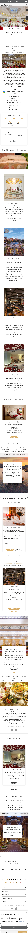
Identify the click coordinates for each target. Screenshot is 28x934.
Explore (4, 887)
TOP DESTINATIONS (7, 898)
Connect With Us (6, 894)
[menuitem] (1, 1)
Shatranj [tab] (14, 813)
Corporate (5, 891)
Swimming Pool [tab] (24, 813)
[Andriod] (12, 730)
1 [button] (11, 611)
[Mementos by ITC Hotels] (9, 882)
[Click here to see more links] (26, 5)
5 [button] (16, 611)
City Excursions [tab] (6, 454)
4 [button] (15, 611)
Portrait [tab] (7, 52)
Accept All (14, 927)
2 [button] (12, 611)
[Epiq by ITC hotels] (11, 882)
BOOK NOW (23, 932)
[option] (14, 21)
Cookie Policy (22, 921)
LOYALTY (4, 901)
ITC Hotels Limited (12, 1)
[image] (14, 756)
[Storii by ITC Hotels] (16, 882)
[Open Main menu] (1, 1)
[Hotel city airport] (9, 932)
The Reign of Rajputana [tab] (17, 52)
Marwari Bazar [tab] (5, 813)
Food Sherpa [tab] (16, 454)
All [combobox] (13, 403)
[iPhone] (16, 730)
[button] (27, 19)
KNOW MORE (14, 669)
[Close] (26, 912)
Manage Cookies (14, 924)
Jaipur (19, 86)
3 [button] (15, 786)
